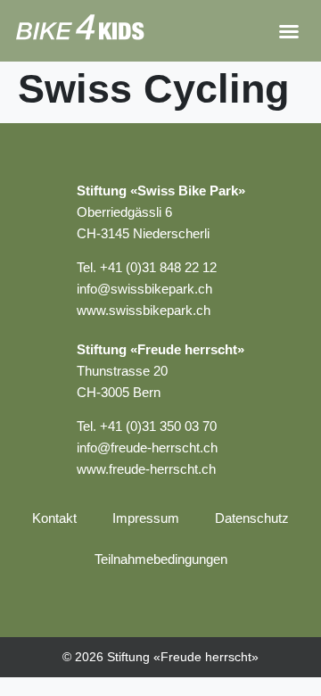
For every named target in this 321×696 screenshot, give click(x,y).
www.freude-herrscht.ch (146, 468)
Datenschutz (252, 518)
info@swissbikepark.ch (144, 288)
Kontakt (54, 518)
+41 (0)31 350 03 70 (158, 426)
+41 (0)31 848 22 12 (158, 267)
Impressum (145, 518)
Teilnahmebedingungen (161, 559)
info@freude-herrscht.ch (147, 447)
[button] (289, 31)
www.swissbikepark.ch (143, 310)
